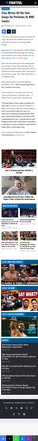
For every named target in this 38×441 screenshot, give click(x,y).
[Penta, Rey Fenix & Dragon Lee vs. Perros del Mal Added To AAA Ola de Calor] (10, 212)
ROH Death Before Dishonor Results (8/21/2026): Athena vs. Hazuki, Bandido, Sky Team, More (18, 387)
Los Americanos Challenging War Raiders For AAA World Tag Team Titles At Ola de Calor (28, 245)
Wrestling (6, 9)
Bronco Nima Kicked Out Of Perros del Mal (27, 220)
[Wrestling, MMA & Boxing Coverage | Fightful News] (13, 2)
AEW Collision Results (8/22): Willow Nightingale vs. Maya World (15, 346)
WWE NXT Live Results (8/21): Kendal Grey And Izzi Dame (19, 367)
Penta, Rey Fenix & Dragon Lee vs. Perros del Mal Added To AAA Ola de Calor (10, 222)
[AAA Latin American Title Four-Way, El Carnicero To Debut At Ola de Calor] (10, 235)
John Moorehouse (8, 26)
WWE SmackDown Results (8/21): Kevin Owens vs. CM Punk (18, 377)
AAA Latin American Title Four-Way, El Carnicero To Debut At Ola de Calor (10, 244)
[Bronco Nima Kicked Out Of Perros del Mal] (28, 212)
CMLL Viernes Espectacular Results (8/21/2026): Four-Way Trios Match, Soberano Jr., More (19, 356)
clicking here (20, 135)
